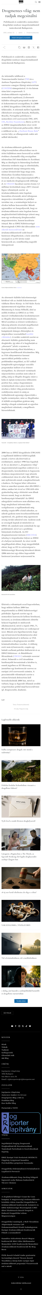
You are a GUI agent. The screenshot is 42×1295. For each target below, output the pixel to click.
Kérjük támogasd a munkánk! (21, 38)
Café (22, 1224)
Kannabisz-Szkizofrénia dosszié (15, 1238)
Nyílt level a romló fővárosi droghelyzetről (18, 821)
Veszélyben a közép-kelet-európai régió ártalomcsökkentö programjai (18, 1262)
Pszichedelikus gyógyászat (12, 1163)
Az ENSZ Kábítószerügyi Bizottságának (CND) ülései (20, 1208)
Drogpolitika (7, 1168)
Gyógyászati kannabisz (19, 1160)
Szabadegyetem (31, 1227)
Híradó (21, 1227)
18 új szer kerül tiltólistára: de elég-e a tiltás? (19, 892)
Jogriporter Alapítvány (11, 1092)
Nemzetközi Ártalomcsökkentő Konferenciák (20, 1245)
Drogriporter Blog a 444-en (13, 1097)
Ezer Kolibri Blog (9, 1103)
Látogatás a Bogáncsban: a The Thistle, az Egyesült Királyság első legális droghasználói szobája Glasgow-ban (19, 857)
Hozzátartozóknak (24, 1146)
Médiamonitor (29, 1241)
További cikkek (21, 1001)
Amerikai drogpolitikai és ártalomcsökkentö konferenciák (19, 1203)
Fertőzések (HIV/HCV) (28, 1157)
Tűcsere (5, 1182)
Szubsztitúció (28, 1180)
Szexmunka (28, 1163)
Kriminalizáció (33, 1168)
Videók (4, 1047)
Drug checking (24, 1177)
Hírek (4, 1044)
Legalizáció (6, 1171)
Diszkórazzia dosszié (15, 1210)
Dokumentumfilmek (10, 1227)
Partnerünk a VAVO (10, 1108)
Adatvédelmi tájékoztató (21, 1283)
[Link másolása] (19, 47)
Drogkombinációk (9, 1146)
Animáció (32, 1205)
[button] (36, 2)
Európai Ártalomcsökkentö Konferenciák (18, 1230)
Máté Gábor (18, 1241)
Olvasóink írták (8, 1055)
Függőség (5, 1160)
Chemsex (12, 1182)
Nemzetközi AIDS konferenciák (15, 1244)
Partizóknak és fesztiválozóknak (25, 1149)
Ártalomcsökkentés (33, 33)
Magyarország (23, 709)
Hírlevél (8, 1013)
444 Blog (5, 1058)
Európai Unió (12, 1157)
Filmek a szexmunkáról (11, 1232)
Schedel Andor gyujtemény (24, 1255)
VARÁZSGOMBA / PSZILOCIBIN (16, 925)
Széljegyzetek (7, 1052)
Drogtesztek (25, 1143)
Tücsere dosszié (26, 1258)
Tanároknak (6, 1149)
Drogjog (16, 1143)
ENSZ (4, 1157)
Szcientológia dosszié (10, 1258)
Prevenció (15, 1171)
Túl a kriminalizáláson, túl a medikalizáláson (19, 958)
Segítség (5, 1151)
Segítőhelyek (7, 1143)
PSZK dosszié (7, 1255)
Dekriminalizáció (20, 1168)
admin (20, 33)
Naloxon (19, 1180)
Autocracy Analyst (9, 1095)
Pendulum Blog (8, 1100)
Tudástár (5, 1050)
